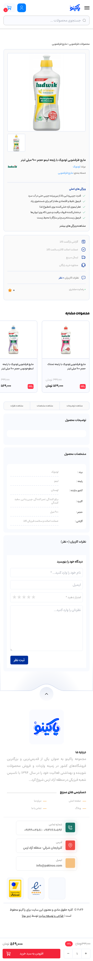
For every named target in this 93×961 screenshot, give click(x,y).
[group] (66, 356)
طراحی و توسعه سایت (51, 916)
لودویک (76, 166)
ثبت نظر (19, 660)
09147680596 (53, 830)
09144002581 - (33, 830)
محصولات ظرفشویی (79, 43)
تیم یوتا (26, 916)
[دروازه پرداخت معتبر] (15, 888)
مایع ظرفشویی (59, 43)
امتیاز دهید (73, 597)
